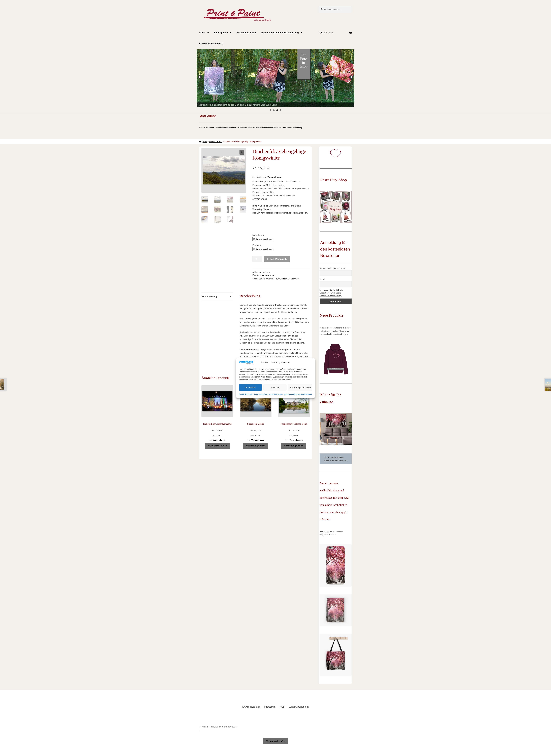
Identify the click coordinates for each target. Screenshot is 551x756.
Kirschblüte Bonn (246, 32)
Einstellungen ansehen (300, 387)
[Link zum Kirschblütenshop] (275, 78)
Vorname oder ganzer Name (332, 268)
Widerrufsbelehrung (299, 707)
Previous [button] (200, 77)
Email (322, 278)
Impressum (270, 707)
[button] (241, 152)
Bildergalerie (221, 32)
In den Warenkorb (277, 259)
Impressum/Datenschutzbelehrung (268, 394)
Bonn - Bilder (215, 141)
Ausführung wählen (217, 446)
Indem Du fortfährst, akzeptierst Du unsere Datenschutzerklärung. (331, 293)
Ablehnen (275, 387)
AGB (282, 707)
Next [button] (351, 77)
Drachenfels (271, 279)
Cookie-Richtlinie (246, 394)
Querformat (283, 279)
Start (205, 141)
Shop (202, 32)
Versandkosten (274, 177)
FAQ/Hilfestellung (251, 707)
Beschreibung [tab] (209, 296)
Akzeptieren (250, 387)
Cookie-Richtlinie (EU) (211, 43)
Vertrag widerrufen (275, 741)
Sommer (294, 279)
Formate (256, 245)
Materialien (258, 235)
